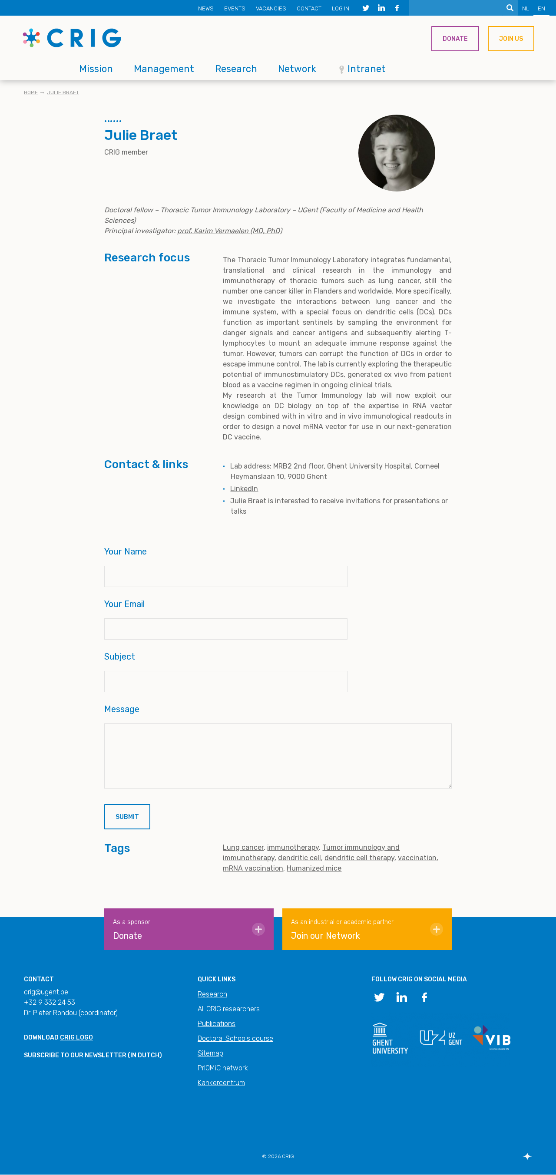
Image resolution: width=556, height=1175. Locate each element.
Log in (340, 8)
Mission (96, 69)
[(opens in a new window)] (366, 8)
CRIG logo (76, 1037)
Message (121, 709)
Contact (309, 8)
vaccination (417, 858)
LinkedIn (244, 489)
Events (234, 8)
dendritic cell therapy (359, 858)
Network (297, 69)
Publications (216, 1024)
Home (31, 92)
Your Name (125, 551)
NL (525, 8)
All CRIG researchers (229, 1009)
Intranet (367, 69)
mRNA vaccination (253, 868)
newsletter (105, 1055)
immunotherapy (293, 847)
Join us (511, 39)
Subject (119, 656)
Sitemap (210, 1053)
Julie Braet (63, 92)
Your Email (124, 604)
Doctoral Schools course (235, 1038)
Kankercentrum (221, 1083)
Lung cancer (243, 847)
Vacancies (271, 8)
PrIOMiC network (223, 1068)
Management (164, 69)
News (206, 8)
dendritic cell (299, 858)
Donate (455, 39)
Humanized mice (314, 868)
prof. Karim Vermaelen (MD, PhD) (229, 231)
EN (541, 8)
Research (236, 69)
